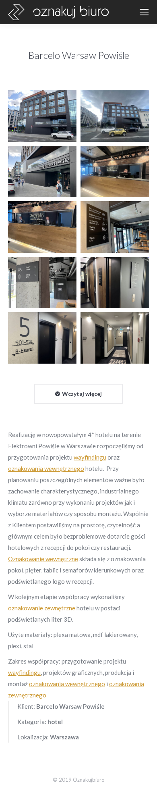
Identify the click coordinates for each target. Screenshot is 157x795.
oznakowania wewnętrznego (46, 468)
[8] (115, 282)
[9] (42, 338)
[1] (42, 116)
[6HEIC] (115, 227)
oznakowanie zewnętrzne (41, 608)
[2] (115, 116)
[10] (115, 338)
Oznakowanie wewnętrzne (43, 558)
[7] (42, 282)
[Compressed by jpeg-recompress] (115, 172)
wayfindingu (90, 457)
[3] (42, 172)
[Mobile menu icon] (144, 12)
